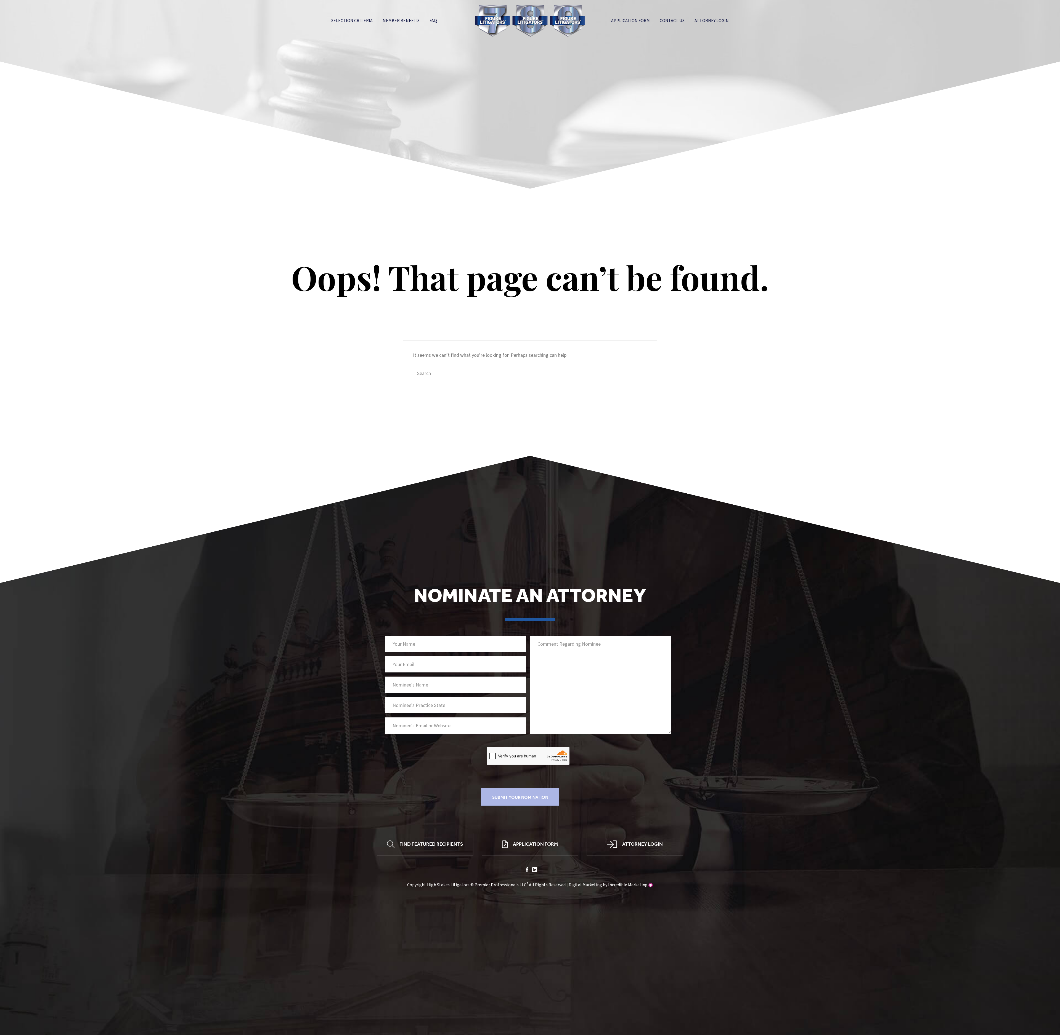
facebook (527, 869)
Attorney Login (712, 21)
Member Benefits (401, 21)
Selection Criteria (352, 21)
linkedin (534, 869)
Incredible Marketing (628, 885)
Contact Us (672, 21)
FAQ (433, 21)
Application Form (630, 21)
